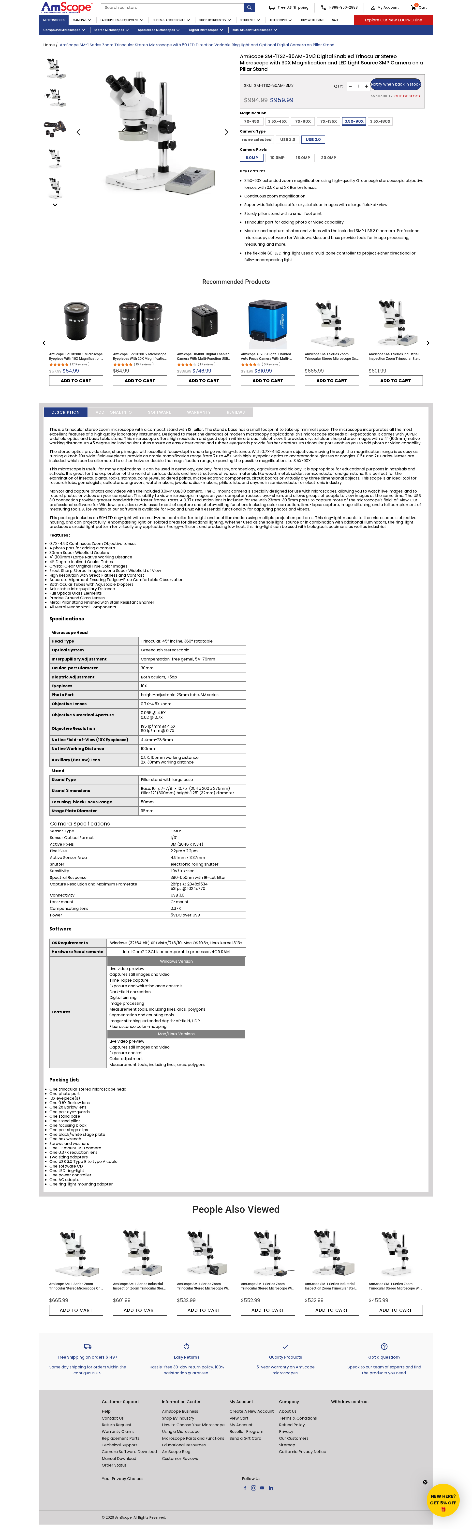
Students (247, 20)
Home (49, 45)
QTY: (338, 86)
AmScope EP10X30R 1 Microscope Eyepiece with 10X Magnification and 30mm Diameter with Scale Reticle (76, 356)
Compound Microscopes (61, 30)
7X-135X (328, 121)
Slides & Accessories (169, 20)
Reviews (236, 412)
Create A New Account (252, 1411)
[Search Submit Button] (249, 7)
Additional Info (114, 412)
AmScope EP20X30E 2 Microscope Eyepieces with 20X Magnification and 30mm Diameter (139, 356)
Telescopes (278, 20)
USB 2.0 (287, 139)
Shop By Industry (212, 20)
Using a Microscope (181, 1431)
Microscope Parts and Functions (193, 1438)
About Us (287, 1411)
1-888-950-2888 (343, 7)
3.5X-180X (380, 121)
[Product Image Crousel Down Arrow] (55, 205)
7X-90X (303, 121)
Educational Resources (184, 1445)
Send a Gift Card (245, 1438)
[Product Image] (55, 68)
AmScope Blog (176, 1451)
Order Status (114, 1465)
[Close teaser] (425, 1482)
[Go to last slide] (44, 343)
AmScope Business (180, 1411)
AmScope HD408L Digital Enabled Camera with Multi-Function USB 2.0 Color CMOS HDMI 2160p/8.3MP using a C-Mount (203, 356)
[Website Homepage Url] (67, 7)
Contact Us (113, 1418)
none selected (257, 139)
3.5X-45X (277, 121)
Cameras (80, 20)
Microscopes (54, 20)
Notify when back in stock (396, 84)
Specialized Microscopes (156, 30)
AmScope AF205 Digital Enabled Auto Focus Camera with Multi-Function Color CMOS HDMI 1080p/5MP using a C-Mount (266, 356)
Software (159, 412)
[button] (443, 1500)
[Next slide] (428, 343)
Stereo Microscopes (109, 30)
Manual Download (119, 1458)
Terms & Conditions (298, 1418)
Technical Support (119, 1445)
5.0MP (252, 158)
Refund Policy (292, 1425)
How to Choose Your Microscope (193, 1425)
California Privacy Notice (302, 1451)
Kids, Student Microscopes (252, 30)
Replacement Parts (121, 1438)
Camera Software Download (129, 1451)
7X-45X (251, 121)
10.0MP (277, 158)
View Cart (239, 1418)
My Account (388, 7)
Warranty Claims (118, 1431)
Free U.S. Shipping (293, 7)
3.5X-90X (354, 121)
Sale (335, 20)
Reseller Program (246, 1431)
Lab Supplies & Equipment (120, 20)
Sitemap (287, 1445)
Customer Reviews (180, 1458)
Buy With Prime (312, 20)
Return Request (117, 1425)
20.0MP (328, 158)
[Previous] (79, 132)
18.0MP (303, 158)
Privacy (286, 1431)
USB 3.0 (313, 139)
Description (66, 412)
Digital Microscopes (204, 30)
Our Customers (294, 1438)
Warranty (199, 412)
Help (106, 1411)
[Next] (226, 132)
